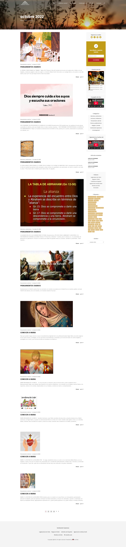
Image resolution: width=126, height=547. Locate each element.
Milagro (99, 226)
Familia (96, 224)
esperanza (98, 222)
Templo (89, 231)
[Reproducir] (89, 106)
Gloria (89, 226)
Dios (89, 222)
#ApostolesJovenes (92, 196)
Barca (89, 220)
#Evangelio (90, 200)
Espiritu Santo (91, 224)
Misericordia (90, 227)
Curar (101, 220)
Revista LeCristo (96, 185)
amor (97, 218)
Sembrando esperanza (96, 128)
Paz (89, 229)
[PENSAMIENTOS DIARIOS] (40, 46)
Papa (100, 227)
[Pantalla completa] (102, 106)
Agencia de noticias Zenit (96, 183)
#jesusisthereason (91, 204)
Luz (96, 226)
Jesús (93, 226)
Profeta (97, 229)
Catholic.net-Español (96, 181)
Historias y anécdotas (25, 159)
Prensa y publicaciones (96, 123)
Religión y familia (96, 125)
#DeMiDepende (97, 198)
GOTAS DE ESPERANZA (93, 158)
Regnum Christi (96, 179)
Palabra (96, 227)
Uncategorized (96, 130)
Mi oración (96, 187)
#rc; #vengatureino (92, 211)
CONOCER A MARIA (28, 332)
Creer (97, 220)
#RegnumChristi (91, 213)
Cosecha (93, 220)
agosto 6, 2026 (91, 159)
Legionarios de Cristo (96, 177)
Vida (93, 231)
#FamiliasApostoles (92, 202)
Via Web (76, 539)
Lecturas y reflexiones (96, 118)
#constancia (90, 198)
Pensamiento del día (25, 64)
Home (21, 20)
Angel (100, 218)
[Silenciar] (100, 106)
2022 (26, 20)
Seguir (101, 229)
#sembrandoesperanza (92, 215)
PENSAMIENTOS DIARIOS (30, 67)
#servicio (100, 215)
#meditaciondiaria (99, 207)
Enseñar (92, 222)
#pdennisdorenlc (91, 209)
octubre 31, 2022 (36, 64)
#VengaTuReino (91, 218)
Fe (99, 224)
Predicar (92, 229)
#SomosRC (90, 216)
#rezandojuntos (99, 213)
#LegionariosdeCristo (92, 205)
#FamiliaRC (96, 200)
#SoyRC (95, 216)
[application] (96, 103)
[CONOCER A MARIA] (46, 314)
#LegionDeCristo (91, 207)
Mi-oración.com (68, 535)
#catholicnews (100, 196)
